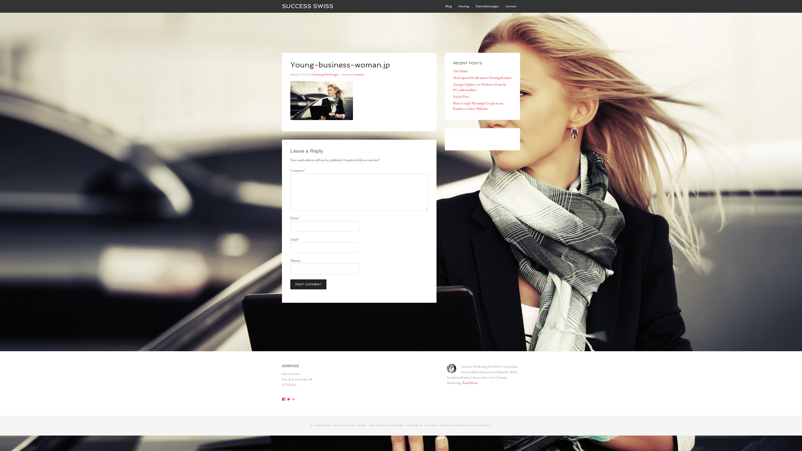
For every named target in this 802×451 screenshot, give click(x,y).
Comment (297, 170)
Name (295, 218)
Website (295, 260)
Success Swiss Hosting (471, 425)
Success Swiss (307, 6)
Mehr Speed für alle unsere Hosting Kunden (482, 78)
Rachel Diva (461, 96)
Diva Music (460, 71)
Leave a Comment (353, 74)
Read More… (471, 383)
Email (294, 239)
